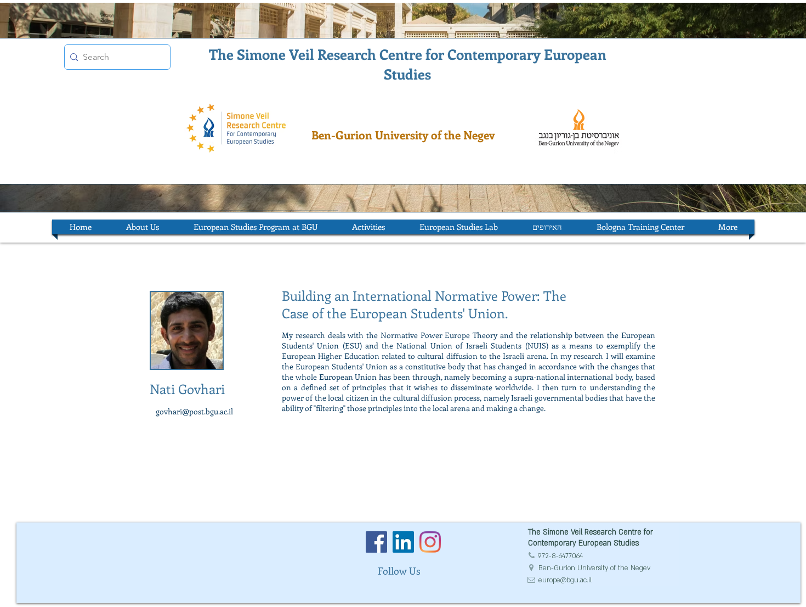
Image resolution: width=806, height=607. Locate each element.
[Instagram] (430, 542)
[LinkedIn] (403, 542)
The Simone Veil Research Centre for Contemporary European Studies (407, 63)
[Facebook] (376, 542)
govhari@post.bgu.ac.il (194, 411)
